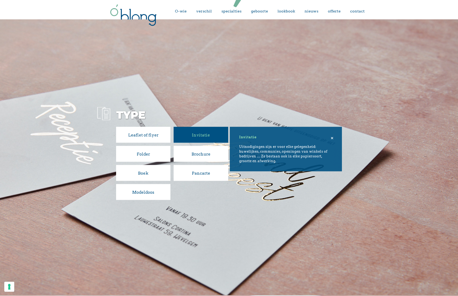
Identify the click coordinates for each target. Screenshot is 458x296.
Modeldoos (143, 192)
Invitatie (201, 134)
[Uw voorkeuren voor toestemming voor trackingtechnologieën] (9, 287)
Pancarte (201, 173)
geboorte (259, 11)
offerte (334, 11)
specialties (231, 11)
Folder (143, 154)
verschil (204, 11)
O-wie (181, 11)
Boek (143, 173)
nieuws (311, 11)
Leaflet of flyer (143, 134)
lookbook (286, 11)
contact (357, 11)
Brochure (201, 154)
